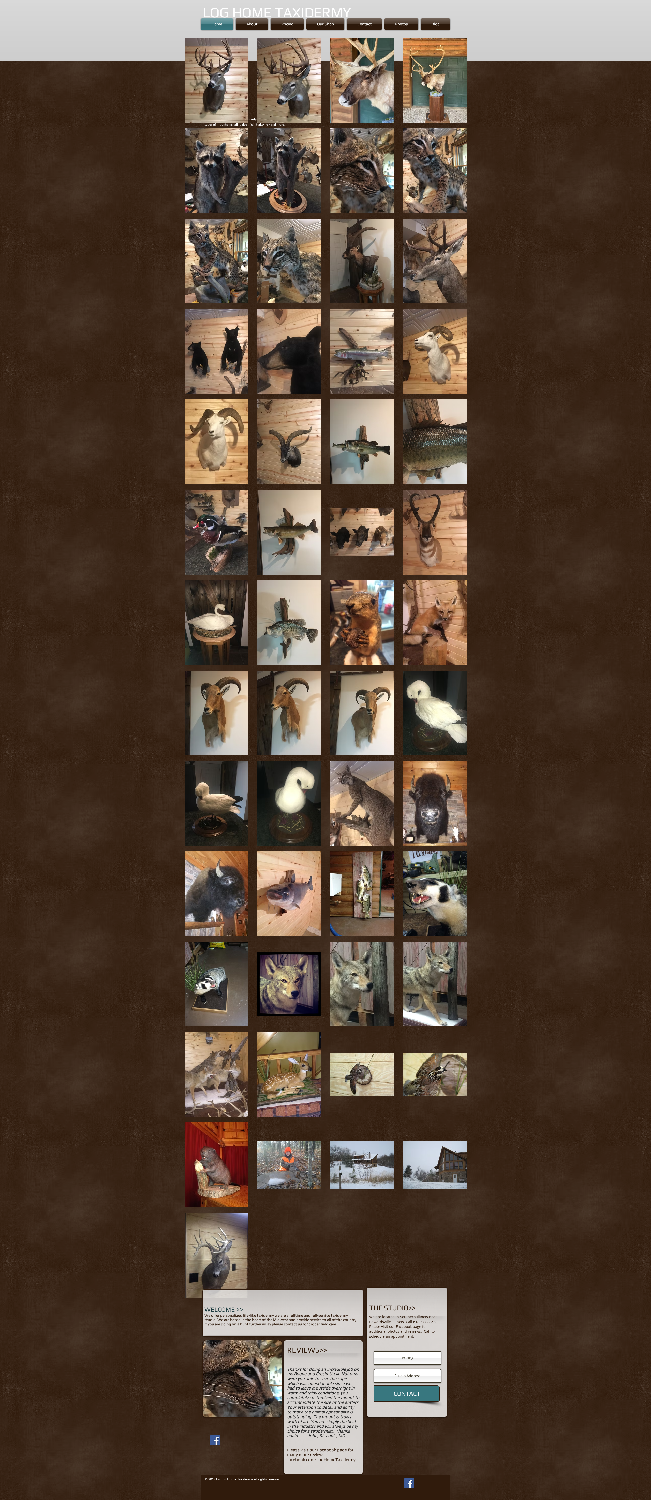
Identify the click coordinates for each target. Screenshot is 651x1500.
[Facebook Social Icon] (215, 1440)
